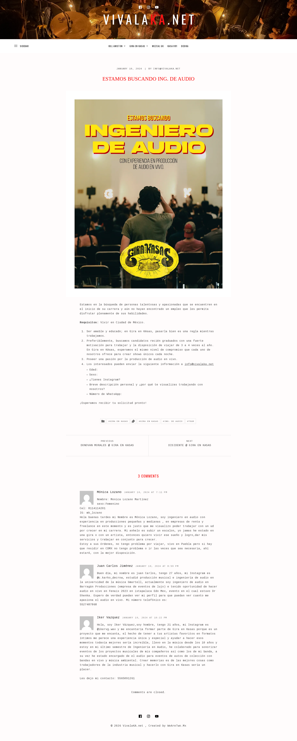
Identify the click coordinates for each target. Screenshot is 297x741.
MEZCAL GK (158, 46)
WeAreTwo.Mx (176, 725)
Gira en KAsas (119, 421)
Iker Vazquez (108, 617)
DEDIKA (184, 46)
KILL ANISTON (118, 46)
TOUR (191, 421)
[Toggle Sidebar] (21, 46)
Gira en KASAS (149, 421)
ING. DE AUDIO (173, 421)
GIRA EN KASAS (140, 46)
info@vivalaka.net (166, 69)
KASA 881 (172, 46)
